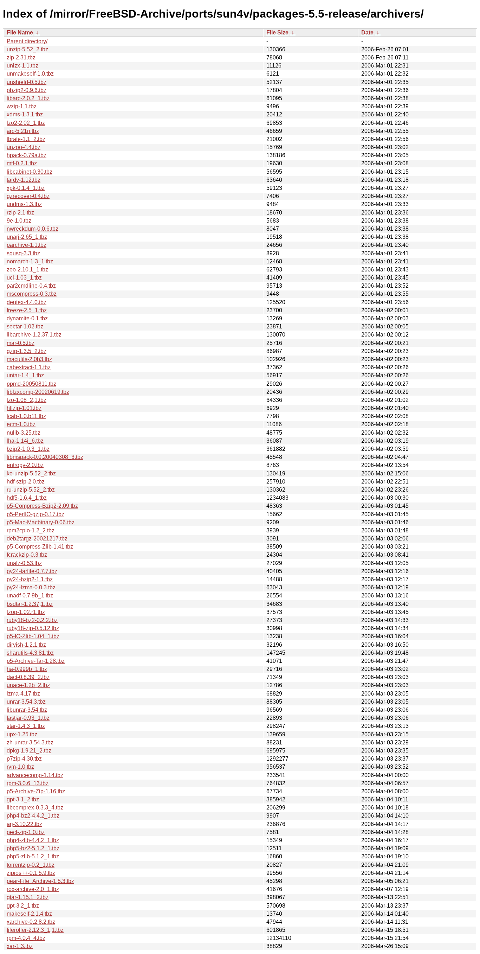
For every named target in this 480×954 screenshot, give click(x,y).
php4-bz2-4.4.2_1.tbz (33, 816)
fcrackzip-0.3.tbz (27, 555)
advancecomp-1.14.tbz (35, 775)
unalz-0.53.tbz (24, 563)
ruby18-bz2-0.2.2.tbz (32, 620)
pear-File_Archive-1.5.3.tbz (40, 881)
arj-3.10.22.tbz (24, 824)
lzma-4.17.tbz (23, 694)
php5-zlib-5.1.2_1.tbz (33, 856)
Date (367, 33)
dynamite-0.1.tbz (27, 318)
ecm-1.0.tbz (21, 424)
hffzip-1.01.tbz (24, 408)
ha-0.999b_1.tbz (27, 669)
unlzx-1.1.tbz (22, 66)
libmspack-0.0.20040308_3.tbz (45, 457)
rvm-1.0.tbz (20, 767)
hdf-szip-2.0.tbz (26, 482)
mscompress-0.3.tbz (32, 294)
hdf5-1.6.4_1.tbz (27, 498)
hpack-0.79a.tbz (26, 155)
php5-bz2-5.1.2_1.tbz (33, 848)
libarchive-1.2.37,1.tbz (34, 335)
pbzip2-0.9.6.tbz (26, 90)
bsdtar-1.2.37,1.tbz (30, 604)
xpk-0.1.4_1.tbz (26, 188)
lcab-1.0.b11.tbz (26, 416)
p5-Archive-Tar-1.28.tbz (36, 661)
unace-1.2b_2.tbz (28, 685)
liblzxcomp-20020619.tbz (38, 392)
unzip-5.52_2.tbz (27, 49)
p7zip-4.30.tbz (24, 759)
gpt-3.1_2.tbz (23, 799)
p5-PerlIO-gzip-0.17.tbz (35, 514)
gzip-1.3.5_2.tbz (26, 351)
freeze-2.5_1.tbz (27, 310)
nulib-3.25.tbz (23, 433)
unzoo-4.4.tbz (23, 147)
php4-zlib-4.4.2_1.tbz (33, 840)
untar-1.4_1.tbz (25, 375)
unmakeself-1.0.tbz (30, 74)
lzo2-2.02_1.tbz (26, 123)
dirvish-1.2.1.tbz (26, 645)
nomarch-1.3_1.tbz (30, 261)
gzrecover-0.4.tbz (28, 196)
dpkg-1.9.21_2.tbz (29, 751)
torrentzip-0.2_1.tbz (30, 865)
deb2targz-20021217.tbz (37, 539)
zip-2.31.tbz (21, 57)
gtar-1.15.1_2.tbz (27, 897)
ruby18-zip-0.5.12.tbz (33, 628)
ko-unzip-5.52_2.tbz (31, 473)
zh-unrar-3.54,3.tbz (30, 742)
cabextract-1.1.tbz (29, 367)
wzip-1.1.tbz (22, 106)
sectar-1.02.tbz (25, 326)
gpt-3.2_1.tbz (23, 906)
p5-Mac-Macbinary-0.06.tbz (40, 522)
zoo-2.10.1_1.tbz (27, 270)
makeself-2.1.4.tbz (29, 914)
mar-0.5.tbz (20, 343)
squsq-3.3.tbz (23, 253)
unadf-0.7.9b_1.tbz (30, 595)
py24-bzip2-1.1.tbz (30, 579)
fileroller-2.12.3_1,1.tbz (35, 930)
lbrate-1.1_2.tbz (26, 139)
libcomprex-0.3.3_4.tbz (35, 808)
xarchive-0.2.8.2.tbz (31, 922)
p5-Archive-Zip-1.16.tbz (36, 791)
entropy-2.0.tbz (25, 465)
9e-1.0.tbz (19, 221)
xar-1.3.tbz (20, 946)
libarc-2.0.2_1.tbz (28, 98)
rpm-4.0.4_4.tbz (26, 938)
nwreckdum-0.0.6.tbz (32, 229)
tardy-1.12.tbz (23, 180)
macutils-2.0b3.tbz (29, 359)
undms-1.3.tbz (24, 204)
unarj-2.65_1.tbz (27, 237)
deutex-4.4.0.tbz (26, 302)
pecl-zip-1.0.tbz (26, 832)
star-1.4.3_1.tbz (26, 726)
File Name (20, 33)
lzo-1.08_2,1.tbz (26, 400)
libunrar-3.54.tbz (27, 710)
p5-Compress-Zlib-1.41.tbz (40, 547)
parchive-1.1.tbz (26, 245)
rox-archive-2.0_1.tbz (33, 889)
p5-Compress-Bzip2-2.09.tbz (42, 506)
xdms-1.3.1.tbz (25, 114)
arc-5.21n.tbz (23, 131)
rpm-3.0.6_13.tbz (27, 783)
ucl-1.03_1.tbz (24, 278)
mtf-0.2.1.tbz (22, 163)
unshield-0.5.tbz (26, 82)
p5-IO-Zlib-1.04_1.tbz (33, 636)
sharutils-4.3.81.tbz (30, 653)
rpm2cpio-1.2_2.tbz (30, 530)
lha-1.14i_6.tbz (25, 441)
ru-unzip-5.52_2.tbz (31, 490)
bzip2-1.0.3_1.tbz (28, 449)
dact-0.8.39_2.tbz (28, 677)
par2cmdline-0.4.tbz (31, 286)
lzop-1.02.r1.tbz (26, 612)
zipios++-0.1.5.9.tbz (31, 873)
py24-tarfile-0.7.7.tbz (32, 571)
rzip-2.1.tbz (20, 213)
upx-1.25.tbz (22, 734)
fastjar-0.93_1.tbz (28, 718)
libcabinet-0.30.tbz (29, 172)
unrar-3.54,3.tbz (26, 702)
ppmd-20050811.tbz (31, 384)
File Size (277, 33)
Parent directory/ (27, 41)
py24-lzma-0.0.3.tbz (31, 587)
